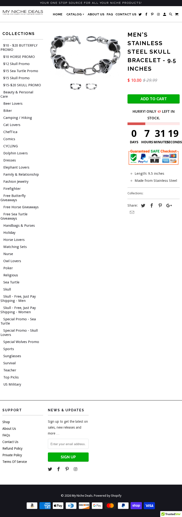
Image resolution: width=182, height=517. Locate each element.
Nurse (8, 254)
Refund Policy (12, 448)
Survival (9, 363)
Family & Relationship (21, 174)
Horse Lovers (14, 240)
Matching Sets (15, 247)
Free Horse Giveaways (21, 207)
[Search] (171, 15)
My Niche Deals (82, 495)
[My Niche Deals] (22, 12)
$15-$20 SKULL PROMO (22, 85)
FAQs (6, 435)
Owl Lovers (12, 261)
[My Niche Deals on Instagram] (75, 469)
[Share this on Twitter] (142, 205)
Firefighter (12, 189)
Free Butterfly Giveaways (13, 198)
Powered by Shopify (107, 495)
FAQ (110, 14)
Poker (8, 268)
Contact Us (10, 442)
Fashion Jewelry (15, 181)
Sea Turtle (11, 282)
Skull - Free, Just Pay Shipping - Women (18, 310)
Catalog (75, 14)
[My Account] (165, 15)
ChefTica (10, 132)
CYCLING (10, 146)
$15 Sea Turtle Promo (20, 71)
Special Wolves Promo (21, 342)
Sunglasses (12, 356)
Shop (6, 422)
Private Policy (12, 455)
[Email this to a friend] (131, 212)
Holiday (9, 232)
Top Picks (11, 377)
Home (57, 14)
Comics (9, 139)
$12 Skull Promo (16, 64)
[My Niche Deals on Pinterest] (67, 469)
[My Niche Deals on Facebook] (59, 469)
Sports (8, 349)
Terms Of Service (14, 462)
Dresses (9, 160)
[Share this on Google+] (168, 205)
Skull (7, 289)
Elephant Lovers (16, 167)
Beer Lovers (13, 103)
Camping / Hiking (17, 118)
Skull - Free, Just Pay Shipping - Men (18, 298)
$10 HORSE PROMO (19, 57)
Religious (10, 275)
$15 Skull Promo (16, 78)
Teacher (9, 370)
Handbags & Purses (19, 225)
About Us (9, 428)
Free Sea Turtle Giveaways (13, 216)
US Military (12, 384)
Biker (7, 111)
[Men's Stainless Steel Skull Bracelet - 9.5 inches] (85, 54)
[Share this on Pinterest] (159, 205)
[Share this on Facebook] (151, 205)
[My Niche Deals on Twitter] (50, 469)
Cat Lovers (11, 125)
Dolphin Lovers (15, 153)
